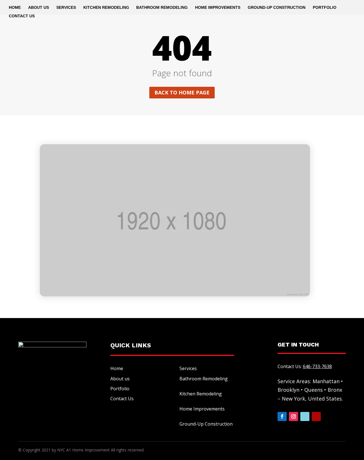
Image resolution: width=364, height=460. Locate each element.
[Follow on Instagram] (293, 416)
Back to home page (182, 92)
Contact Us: (305, 366)
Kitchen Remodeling (106, 7)
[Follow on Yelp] (316, 416)
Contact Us (22, 16)
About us (120, 379)
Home (15, 7)
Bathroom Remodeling (162, 7)
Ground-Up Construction (276, 7)
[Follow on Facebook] (282, 416)
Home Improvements (217, 7)
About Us (38, 7)
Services (66, 7)
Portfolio (324, 7)
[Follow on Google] (304, 416)
